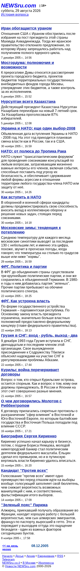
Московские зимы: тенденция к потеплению (31, 230)
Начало (7, 556)
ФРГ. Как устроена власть (25, 301)
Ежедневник (46, 556)
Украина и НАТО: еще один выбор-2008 (38, 128)
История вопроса (15, 14)
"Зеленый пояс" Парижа (24, 505)
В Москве (29, 562)
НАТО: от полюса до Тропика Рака (33, 151)
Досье (19, 556)
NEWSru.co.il (11, 562)
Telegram (8, 559)
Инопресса (46, 562)
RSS (60, 556)
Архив (30, 556)
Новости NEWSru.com (20, 566)
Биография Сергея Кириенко (29, 436)
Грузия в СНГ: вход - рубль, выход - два (39, 335)
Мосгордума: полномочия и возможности (27, 65)
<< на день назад (10, 547)
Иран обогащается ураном (26, 28)
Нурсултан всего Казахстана (28, 101)
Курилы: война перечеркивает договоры (30, 372)
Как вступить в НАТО (21, 197)
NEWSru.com (18, 5)
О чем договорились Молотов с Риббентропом (31, 403)
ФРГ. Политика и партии (24, 266)
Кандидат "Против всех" (24, 470)
